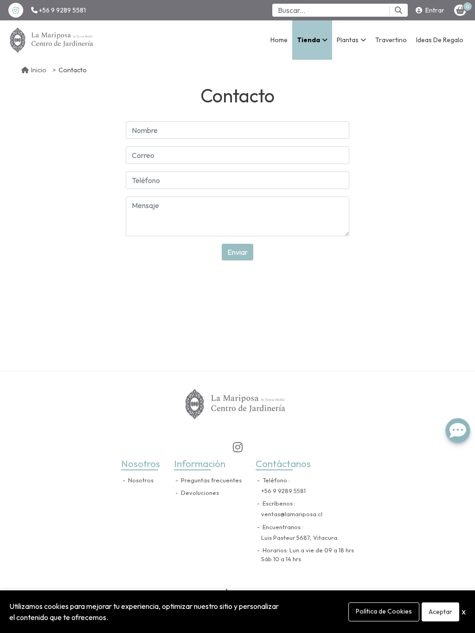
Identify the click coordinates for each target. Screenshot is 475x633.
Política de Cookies (384, 611)
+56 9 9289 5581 (62, 10)
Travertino (391, 40)
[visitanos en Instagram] (15, 10)
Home (279, 40)
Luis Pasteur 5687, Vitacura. (300, 537)
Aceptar (440, 612)
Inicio (38, 70)
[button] (312, 40)
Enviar (237, 252)
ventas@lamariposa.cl (291, 514)
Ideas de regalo (439, 40)
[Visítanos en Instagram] (237, 447)
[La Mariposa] (53, 40)
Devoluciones (199, 492)
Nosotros (140, 480)
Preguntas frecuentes (211, 480)
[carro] (460, 10)
